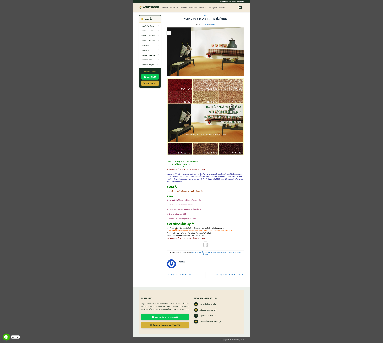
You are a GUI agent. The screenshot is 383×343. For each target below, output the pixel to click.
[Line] (6, 337)
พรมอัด (201, 7)
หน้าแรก (165, 7)
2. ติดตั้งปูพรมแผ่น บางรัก (208, 310)
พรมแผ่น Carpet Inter (149, 55)
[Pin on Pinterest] (207, 245)
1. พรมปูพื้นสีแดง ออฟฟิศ (207, 304)
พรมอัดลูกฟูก (146, 50)
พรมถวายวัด (174, 7)
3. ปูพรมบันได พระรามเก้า (207, 315)
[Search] (240, 7)
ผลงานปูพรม (212, 7)
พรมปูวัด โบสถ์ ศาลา (148, 26)
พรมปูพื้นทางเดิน (203, 252)
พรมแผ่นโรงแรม (147, 59)
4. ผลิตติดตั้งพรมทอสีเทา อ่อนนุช (210, 321)
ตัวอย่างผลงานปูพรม (148, 64)
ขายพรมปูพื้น (194, 252)
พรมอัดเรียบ (145, 45)
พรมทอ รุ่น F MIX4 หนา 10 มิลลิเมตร (228, 274)
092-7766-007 (151, 83)
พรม (205, 15)
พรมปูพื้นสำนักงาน (236, 252)
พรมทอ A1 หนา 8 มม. (148, 35)
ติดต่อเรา (222, 7)
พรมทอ (183, 7)
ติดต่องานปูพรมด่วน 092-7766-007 (166, 325)
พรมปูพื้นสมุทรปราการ (225, 252)
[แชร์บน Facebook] (203, 245)
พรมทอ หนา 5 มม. (147, 30)
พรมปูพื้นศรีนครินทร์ (213, 252)
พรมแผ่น (192, 7)
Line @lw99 (151, 77)
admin (213, 24)
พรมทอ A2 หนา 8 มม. (148, 40)
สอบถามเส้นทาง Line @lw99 (166, 317)
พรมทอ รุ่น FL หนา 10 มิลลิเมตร (180, 274)
